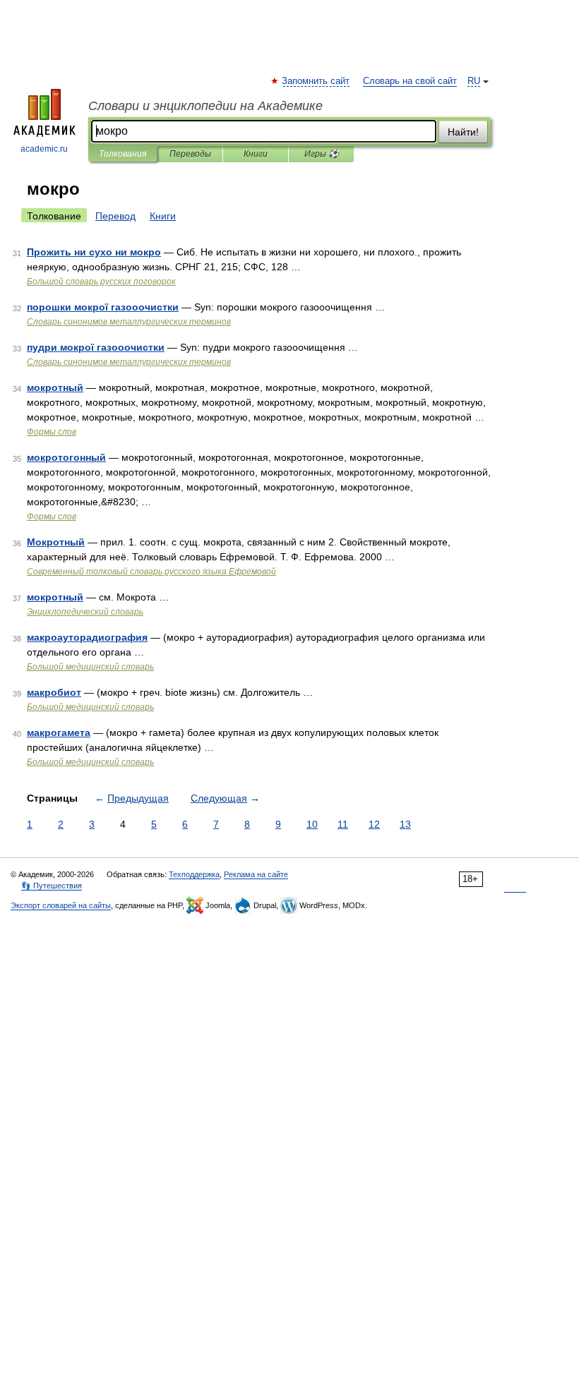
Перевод (115, 216)
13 (405, 824)
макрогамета (58, 732)
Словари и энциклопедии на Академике (205, 106)
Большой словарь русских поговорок (101, 281)
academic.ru (44, 149)
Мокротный (56, 542)
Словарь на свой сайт (410, 81)
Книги (256, 154)
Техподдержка (194, 874)
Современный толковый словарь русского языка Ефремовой (151, 572)
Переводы (190, 154)
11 (343, 824)
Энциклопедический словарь (85, 612)
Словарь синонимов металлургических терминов (129, 322)
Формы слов (51, 432)
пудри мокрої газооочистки (96, 347)
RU (473, 81)
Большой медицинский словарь (90, 667)
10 (312, 824)
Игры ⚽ (321, 154)
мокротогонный (66, 457)
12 (374, 824)
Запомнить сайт (316, 81)
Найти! (463, 132)
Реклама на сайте (256, 874)
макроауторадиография (87, 637)
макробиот (54, 692)
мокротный (55, 387)
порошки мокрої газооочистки (103, 307)
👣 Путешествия (51, 885)
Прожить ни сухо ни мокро (94, 252)
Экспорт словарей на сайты (61, 905)
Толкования (122, 154)
